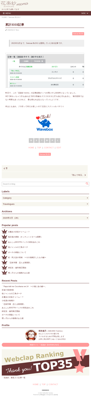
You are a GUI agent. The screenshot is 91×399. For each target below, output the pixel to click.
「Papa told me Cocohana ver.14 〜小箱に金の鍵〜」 (24, 286)
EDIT (59, 148)
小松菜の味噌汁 (8, 301)
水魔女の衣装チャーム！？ (19, 232)
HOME (31, 148)
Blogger (42, 394)
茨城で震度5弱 (8, 290)
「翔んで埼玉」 (77, 175)
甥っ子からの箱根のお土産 (19, 273)
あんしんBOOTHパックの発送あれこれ (24, 242)
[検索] (87, 183)
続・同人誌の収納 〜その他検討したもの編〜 (27, 257)
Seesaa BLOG (78, 34)
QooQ (56, 394)
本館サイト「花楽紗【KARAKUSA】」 (45, 345)
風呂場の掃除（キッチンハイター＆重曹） (25, 237)
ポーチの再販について (17, 252)
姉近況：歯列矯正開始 (17, 268)
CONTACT (49, 148)
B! (47, 140)
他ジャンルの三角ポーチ (18, 247)
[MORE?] (31, 340)
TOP (39, 148)
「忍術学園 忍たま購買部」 (20, 263)
